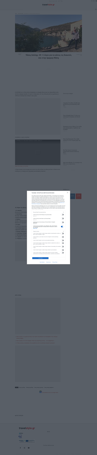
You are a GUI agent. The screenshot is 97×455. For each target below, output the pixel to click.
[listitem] (48, 212)
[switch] (62, 214)
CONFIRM (40, 258)
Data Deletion (42, 262)
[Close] (68, 193)
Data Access (48, 262)
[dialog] (48, 227)
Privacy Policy (54, 262)
